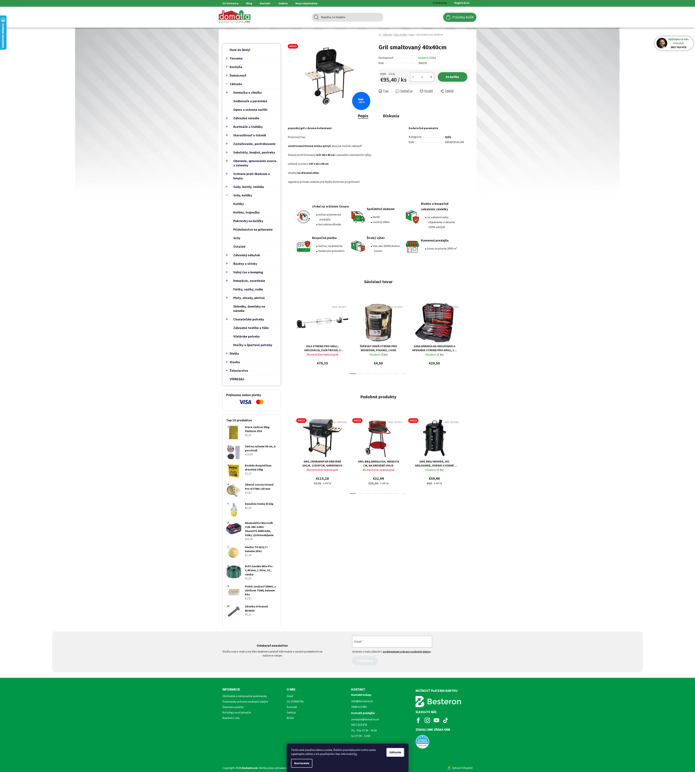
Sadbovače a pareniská (250, 101)
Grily (236, 238)
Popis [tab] (363, 116)
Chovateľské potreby (248, 319)
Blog (249, 3)
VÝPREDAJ (237, 379)
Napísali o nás (231, 718)
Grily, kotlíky (242, 195)
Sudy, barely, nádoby (248, 187)
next (466, 337)
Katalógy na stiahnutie (236, 713)
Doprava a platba (233, 707)
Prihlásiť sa (365, 661)
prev (291, 337)
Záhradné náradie (246, 118)
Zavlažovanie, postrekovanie (254, 144)
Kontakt (265, 3)
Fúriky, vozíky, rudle (248, 289)
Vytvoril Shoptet (462, 768)
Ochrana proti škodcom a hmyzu (251, 176)
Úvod (290, 696)
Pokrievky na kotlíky (248, 221)
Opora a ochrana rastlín (250, 109)
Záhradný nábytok (246, 255)
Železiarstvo (239, 370)
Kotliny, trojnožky (246, 212)
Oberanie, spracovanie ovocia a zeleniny (254, 163)
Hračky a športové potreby (252, 345)
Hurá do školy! (240, 50)
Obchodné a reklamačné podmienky (244, 696)
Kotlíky (238, 204)
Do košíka (452, 77)
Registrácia (461, 3)
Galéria (283, 3)
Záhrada (236, 84)
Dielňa (234, 353)
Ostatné (239, 246)
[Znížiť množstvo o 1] (413, 76)
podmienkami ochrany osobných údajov (407, 652)
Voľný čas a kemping (248, 272)
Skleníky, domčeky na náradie (249, 308)
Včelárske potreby (246, 336)
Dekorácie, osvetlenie (249, 281)
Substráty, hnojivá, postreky (254, 152)
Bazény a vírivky (245, 264)
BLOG (290, 718)
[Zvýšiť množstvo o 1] (431, 76)
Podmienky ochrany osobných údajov (245, 702)
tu (355, 754)
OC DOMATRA (295, 702)
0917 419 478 (678, 47)
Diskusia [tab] (391, 116)
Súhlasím (395, 752)
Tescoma (236, 58)
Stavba (235, 362)
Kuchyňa (236, 67)
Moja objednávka (306, 3)
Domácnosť (238, 75)
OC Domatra (230, 3)
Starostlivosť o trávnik (249, 135)
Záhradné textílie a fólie (251, 328)
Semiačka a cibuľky (247, 92)
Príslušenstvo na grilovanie (253, 229)
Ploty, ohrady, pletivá (249, 298)
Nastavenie (301, 763)
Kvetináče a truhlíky (248, 127)
